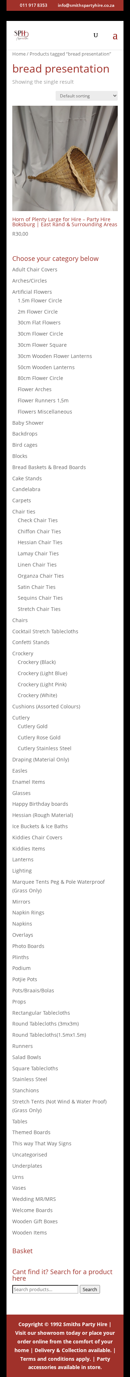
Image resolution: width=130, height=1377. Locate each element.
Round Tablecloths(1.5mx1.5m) (49, 1034)
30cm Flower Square (42, 344)
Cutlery (21, 717)
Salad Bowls (26, 1057)
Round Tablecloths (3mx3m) (45, 1023)
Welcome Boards (32, 1210)
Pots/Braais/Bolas (33, 990)
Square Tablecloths (35, 1068)
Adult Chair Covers (34, 269)
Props (19, 1001)
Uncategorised (29, 1154)
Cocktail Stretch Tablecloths (45, 631)
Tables (19, 1121)
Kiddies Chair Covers (37, 837)
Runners (22, 1045)
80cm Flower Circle (40, 378)
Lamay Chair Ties (38, 553)
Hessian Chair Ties (40, 542)
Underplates (27, 1165)
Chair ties (23, 511)
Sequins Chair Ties (40, 597)
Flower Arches (35, 389)
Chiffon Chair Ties (39, 531)
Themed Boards (31, 1132)
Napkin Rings (28, 912)
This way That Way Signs (42, 1143)
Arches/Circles (29, 280)
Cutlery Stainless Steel (45, 748)
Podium (21, 968)
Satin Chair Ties (37, 586)
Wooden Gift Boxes (35, 1221)
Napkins (22, 923)
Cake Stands (27, 478)
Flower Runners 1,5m (43, 400)
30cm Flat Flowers (39, 322)
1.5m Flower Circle (40, 300)
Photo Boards (28, 946)
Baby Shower (28, 422)
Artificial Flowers (32, 291)
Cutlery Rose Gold (39, 737)
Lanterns (23, 859)
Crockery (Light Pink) (42, 684)
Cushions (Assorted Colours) (46, 706)
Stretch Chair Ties (39, 609)
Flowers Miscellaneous (45, 411)
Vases (19, 1187)
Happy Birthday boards (40, 803)
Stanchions (25, 1090)
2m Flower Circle (38, 311)
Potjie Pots (24, 979)
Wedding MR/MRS (34, 1198)
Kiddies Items (28, 848)
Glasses (21, 793)
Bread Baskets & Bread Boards (49, 467)
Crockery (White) (37, 695)
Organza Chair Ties (41, 575)
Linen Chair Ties (37, 564)
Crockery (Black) (37, 662)
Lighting (22, 870)
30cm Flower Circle (40, 333)
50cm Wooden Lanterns (46, 367)
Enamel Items (28, 781)
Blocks (19, 456)
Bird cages (25, 444)
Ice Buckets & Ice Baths (40, 826)
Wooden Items (29, 1232)
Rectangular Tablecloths (41, 1012)
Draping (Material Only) (40, 759)
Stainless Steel (29, 1079)
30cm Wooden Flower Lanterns (55, 356)
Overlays (22, 934)
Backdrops (25, 433)
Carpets (21, 500)
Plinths (20, 957)
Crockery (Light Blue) (42, 673)
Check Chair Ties (38, 520)
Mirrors (21, 901)
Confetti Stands (30, 642)
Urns (18, 1176)
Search (90, 1289)
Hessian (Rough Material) (42, 815)
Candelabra (26, 489)
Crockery (22, 653)
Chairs (20, 620)
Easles (19, 770)
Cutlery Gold (33, 726)
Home (19, 54)
